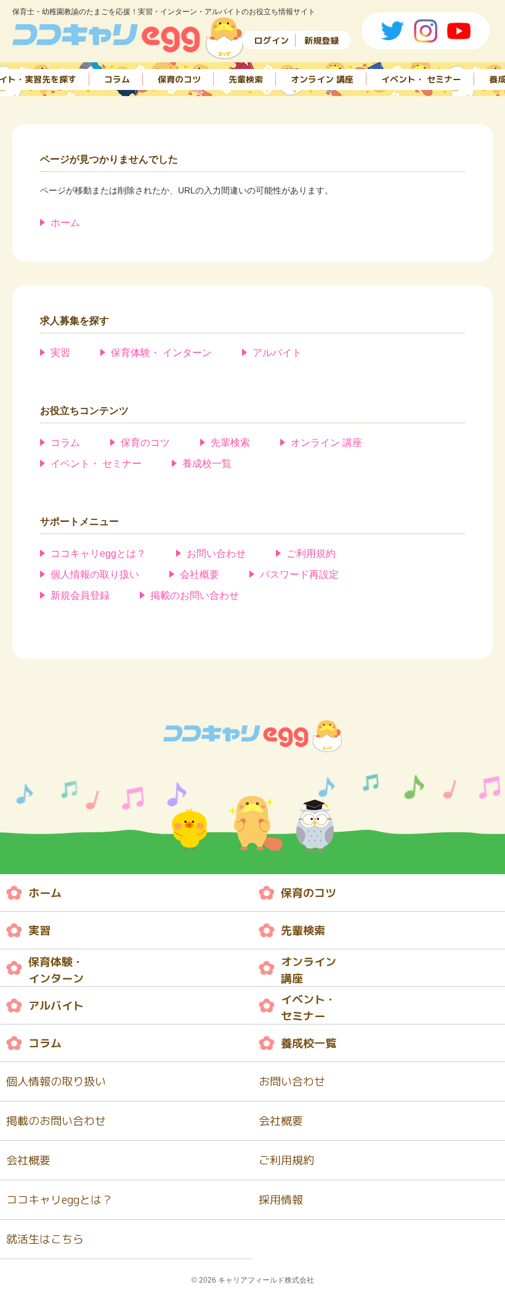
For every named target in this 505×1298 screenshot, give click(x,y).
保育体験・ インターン (161, 352)
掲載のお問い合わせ (194, 595)
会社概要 (199, 574)
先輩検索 (245, 79)
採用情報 (281, 1199)
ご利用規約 (311, 553)
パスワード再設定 (299, 574)
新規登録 (321, 40)
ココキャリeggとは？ (98, 553)
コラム (117, 79)
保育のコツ (179, 79)
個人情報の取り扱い (94, 574)
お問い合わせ (216, 553)
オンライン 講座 (322, 79)
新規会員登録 (80, 595)
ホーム (65, 222)
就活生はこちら (45, 1239)
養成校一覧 (207, 463)
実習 (60, 352)
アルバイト (277, 352)
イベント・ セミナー (421, 79)
